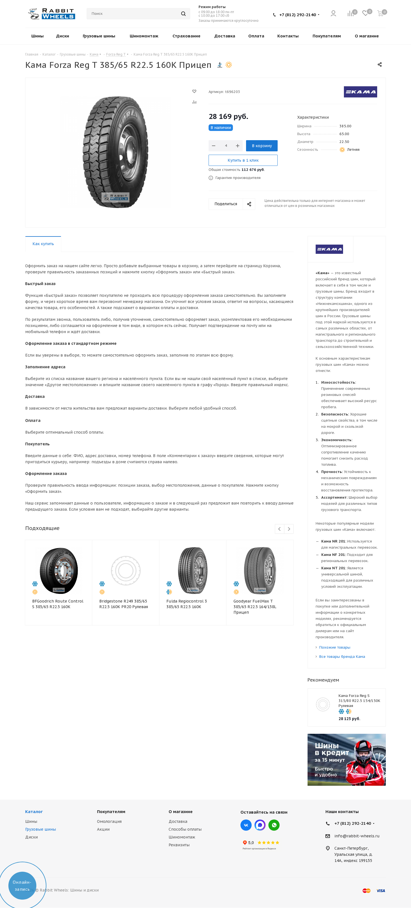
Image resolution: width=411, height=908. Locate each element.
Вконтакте (246, 825)
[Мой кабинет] (333, 14)
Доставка (178, 821)
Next (289, 529)
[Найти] (183, 13)
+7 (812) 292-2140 (297, 14)
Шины (31, 821)
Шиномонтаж (182, 837)
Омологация (109, 821)
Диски (31, 837)
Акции (103, 829)
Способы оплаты (185, 829)
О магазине (181, 811)
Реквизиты (179, 844)
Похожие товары (334, 647)
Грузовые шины (40, 829)
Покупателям (111, 811)
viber (274, 825)
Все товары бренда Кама (342, 656)
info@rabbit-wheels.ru (357, 835)
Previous (279, 529)
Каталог (34, 811)
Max (260, 825)
